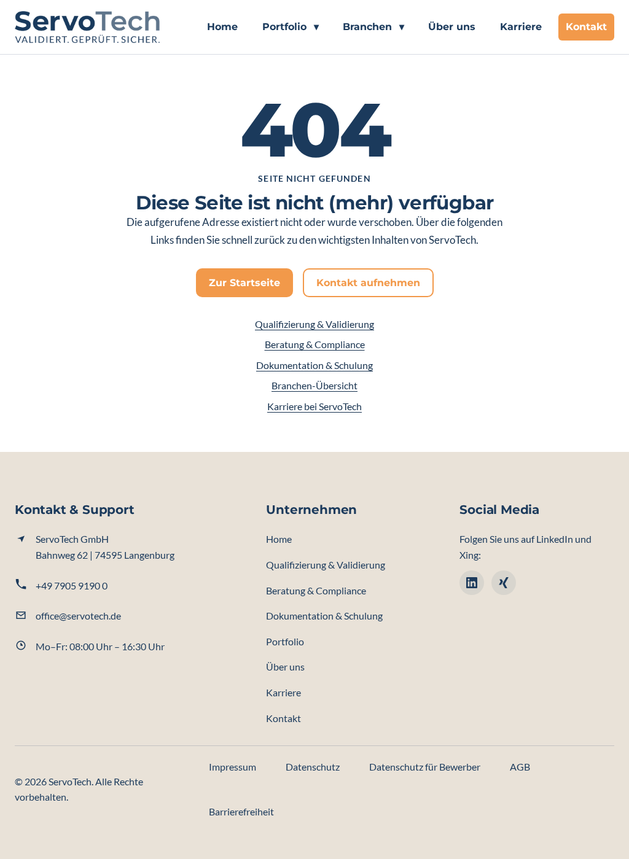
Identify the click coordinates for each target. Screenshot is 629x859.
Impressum (232, 766)
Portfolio (290, 27)
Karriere (521, 27)
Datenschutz (313, 766)
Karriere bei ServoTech (314, 406)
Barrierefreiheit (241, 811)
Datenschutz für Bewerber (424, 766)
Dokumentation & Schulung (314, 365)
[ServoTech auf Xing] (503, 582)
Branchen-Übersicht (314, 385)
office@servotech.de (78, 615)
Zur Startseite (244, 283)
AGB (520, 766)
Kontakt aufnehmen (368, 283)
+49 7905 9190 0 (71, 585)
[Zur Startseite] (87, 27)
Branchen (373, 27)
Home (222, 27)
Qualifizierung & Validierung (314, 324)
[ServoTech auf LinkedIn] (471, 582)
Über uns (451, 27)
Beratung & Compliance (315, 344)
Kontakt (586, 27)
